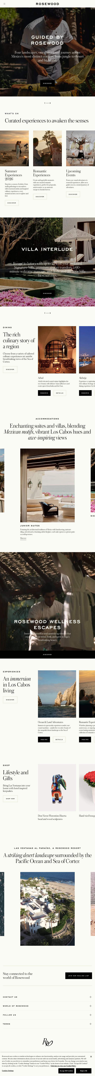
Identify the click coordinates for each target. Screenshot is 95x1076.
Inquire (44, 739)
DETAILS (60, 393)
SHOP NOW (10, 799)
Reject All (83, 1071)
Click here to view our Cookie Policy (63, 1066)
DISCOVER (12, 203)
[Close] (91, 1056)
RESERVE (45, 393)
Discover (47, 83)
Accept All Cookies (66, 1071)
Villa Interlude (47, 249)
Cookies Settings (8, 1071)
